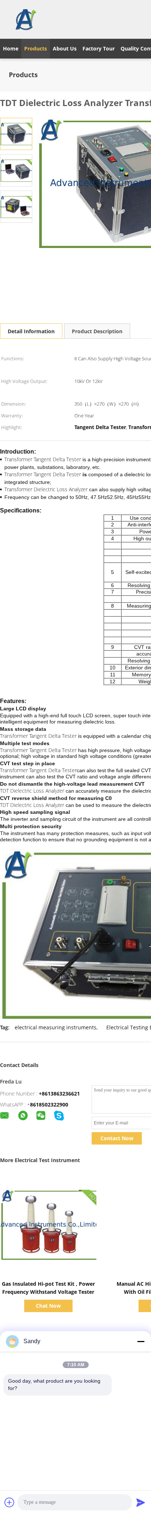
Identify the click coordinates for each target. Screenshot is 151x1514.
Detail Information (31, 331)
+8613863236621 (59, 1093)
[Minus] (140, 1341)
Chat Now (48, 1305)
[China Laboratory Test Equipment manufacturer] (25, 19)
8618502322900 (49, 1104)
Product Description (97, 331)
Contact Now (116, 1138)
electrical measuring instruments (55, 1027)
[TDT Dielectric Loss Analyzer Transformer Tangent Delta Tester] (16, 133)
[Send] (141, 1502)
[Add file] (9, 1502)
